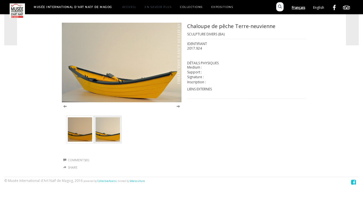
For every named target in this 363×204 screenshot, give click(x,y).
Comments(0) (78, 160)
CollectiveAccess (107, 181)
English (318, 7)
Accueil (129, 6)
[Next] (178, 106)
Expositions (222, 6)
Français (298, 7)
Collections (191, 6)
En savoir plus (158, 6)
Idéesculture (137, 181)
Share (72, 167)
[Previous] (65, 106)
